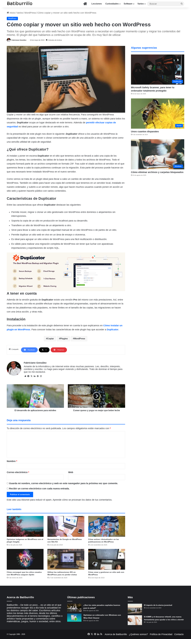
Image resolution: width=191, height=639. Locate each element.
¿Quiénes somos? (138, 634)
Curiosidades (112, 4)
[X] (31, 376)
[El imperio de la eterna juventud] (135, 608)
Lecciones (96, 4)
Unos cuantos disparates (145, 131)
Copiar (50, 338)
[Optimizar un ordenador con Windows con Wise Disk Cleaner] (74, 618)
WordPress (30, 12)
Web (70, 472)
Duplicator (112, 329)
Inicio (12, 12)
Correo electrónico (18, 472)
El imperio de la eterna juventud (158, 605)
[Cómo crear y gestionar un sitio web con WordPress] (106, 559)
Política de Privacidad (161, 634)
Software (128, 4)
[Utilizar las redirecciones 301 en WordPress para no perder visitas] (65, 559)
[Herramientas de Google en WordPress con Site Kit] (65, 526)
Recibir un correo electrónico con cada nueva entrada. (39, 488)
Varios (140, 4)
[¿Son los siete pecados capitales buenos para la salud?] (74, 608)
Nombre (12, 461)
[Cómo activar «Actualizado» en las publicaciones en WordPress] (106, 526)
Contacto (179, 634)
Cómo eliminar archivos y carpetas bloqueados (157, 172)
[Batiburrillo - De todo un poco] (20, 4)
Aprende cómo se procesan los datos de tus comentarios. (82, 499)
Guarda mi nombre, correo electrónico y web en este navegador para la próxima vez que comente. (63, 483)
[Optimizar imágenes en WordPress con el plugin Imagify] (25, 526)
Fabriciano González (18, 40)
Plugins (64, 338)
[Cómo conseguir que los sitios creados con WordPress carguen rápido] (25, 559)
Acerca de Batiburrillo (116, 634)
